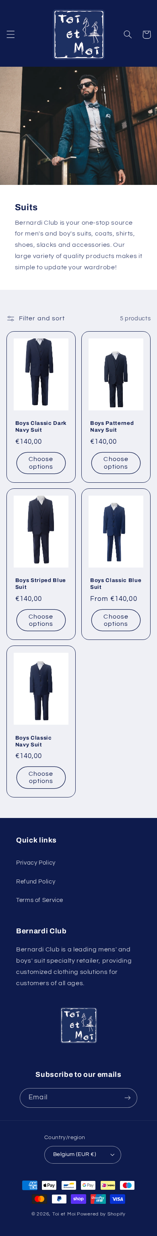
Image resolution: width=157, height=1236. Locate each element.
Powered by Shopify (101, 1214)
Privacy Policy (36, 863)
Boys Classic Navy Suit (33, 741)
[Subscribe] (127, 1098)
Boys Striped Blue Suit (40, 583)
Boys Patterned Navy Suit (112, 426)
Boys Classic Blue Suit (115, 583)
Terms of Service (39, 900)
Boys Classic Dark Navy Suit (41, 426)
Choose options (41, 463)
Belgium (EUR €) (74, 1154)
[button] (10, 34)
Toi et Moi (64, 1214)
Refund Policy (35, 882)
